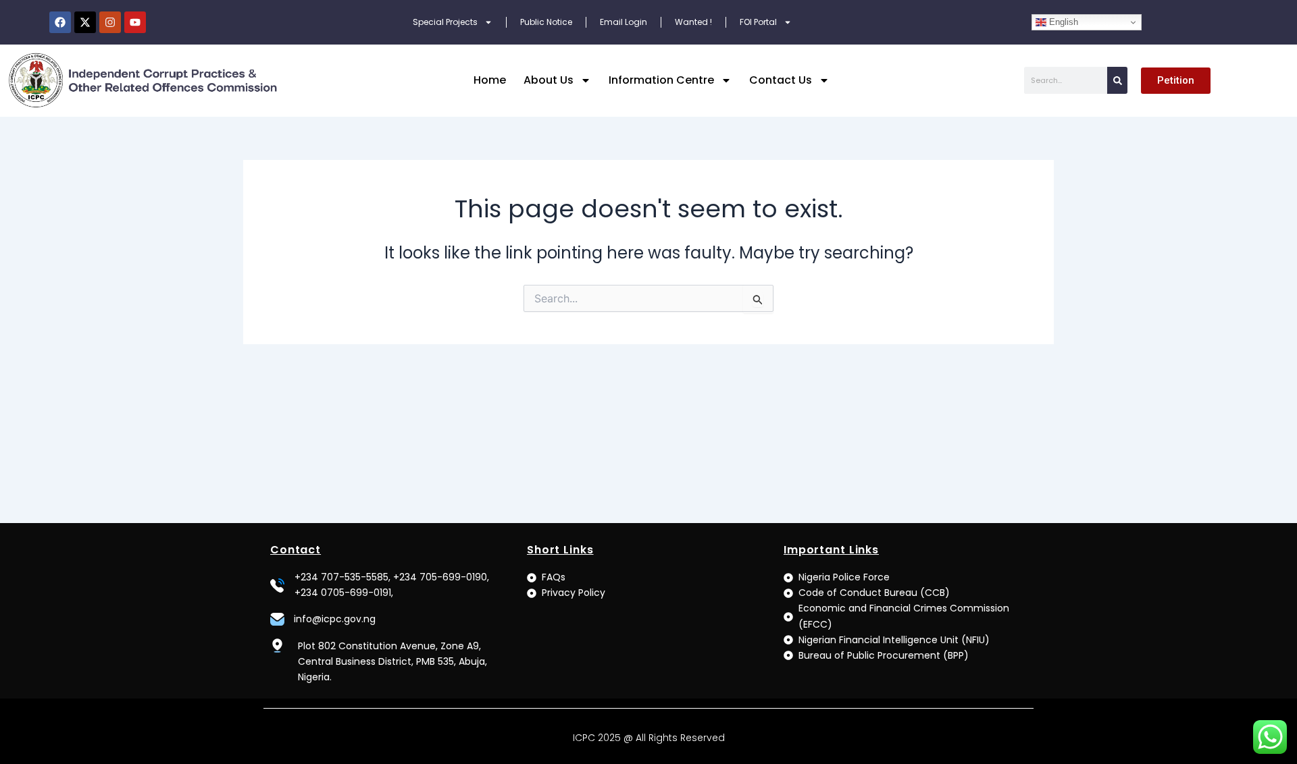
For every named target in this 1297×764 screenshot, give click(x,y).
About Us (549, 80)
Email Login (623, 22)
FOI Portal (758, 22)
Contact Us (780, 80)
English (1062, 22)
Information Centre (661, 80)
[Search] (1117, 80)
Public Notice (546, 22)
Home (490, 80)
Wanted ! (693, 22)
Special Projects (445, 22)
